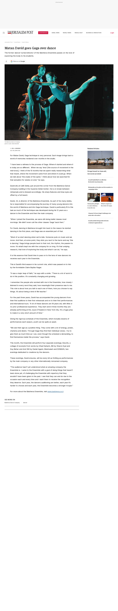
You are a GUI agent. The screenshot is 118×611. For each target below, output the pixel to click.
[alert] (16, 591)
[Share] (6, 61)
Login (112, 33)
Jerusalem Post (9, 42)
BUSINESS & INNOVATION (93, 32)
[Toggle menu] (3, 33)
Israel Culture (25, 42)
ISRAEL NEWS (55, 32)
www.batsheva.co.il (55, 391)
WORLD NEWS (67, 32)
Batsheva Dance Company (12, 402)
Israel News (17, 42)
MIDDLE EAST (79, 32)
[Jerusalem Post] (19, 33)
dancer (25, 402)
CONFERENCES (43, 32)
